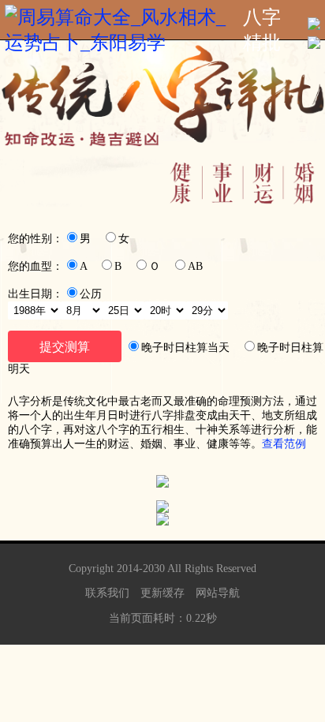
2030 (154, 568)
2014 (128, 568)
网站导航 (218, 593)
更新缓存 (162, 593)
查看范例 (284, 444)
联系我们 (107, 593)
